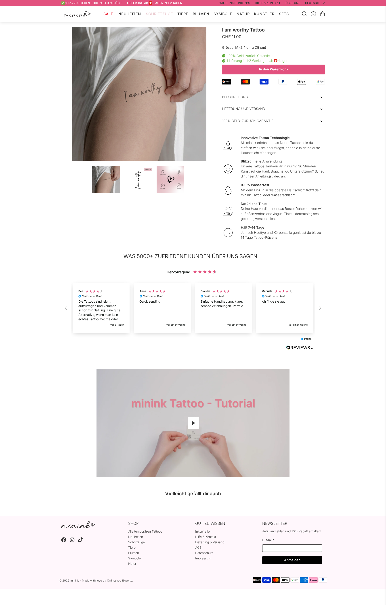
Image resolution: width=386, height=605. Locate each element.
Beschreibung (235, 97)
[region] (193, 308)
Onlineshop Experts (119, 580)
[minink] (77, 14)
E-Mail (268, 540)
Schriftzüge (159, 14)
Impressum (203, 558)
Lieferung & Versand (209, 542)
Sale (108, 14)
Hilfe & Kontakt (205, 537)
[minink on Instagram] (72, 541)
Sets (284, 14)
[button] (66, 308)
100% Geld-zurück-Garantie (247, 121)
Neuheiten (129, 14)
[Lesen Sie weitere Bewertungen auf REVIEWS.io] (299, 348)
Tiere (182, 14)
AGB (198, 547)
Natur (243, 14)
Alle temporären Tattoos (145, 531)
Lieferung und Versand (243, 109)
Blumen (201, 14)
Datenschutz (204, 553)
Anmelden (292, 560)
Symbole (223, 14)
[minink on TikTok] (80, 541)
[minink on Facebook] (63, 541)
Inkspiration (203, 531)
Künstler (264, 14)
